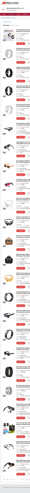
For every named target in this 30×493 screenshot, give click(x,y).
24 (7, 479)
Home (4, 14)
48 (13, 479)
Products (12, 14)
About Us (18, 14)
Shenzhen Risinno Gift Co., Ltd (15, 8)
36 (10, 479)
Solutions (25, 14)
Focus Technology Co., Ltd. (18, 487)
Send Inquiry (20, 43)
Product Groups (7, 21)
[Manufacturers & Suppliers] (10, 2)
